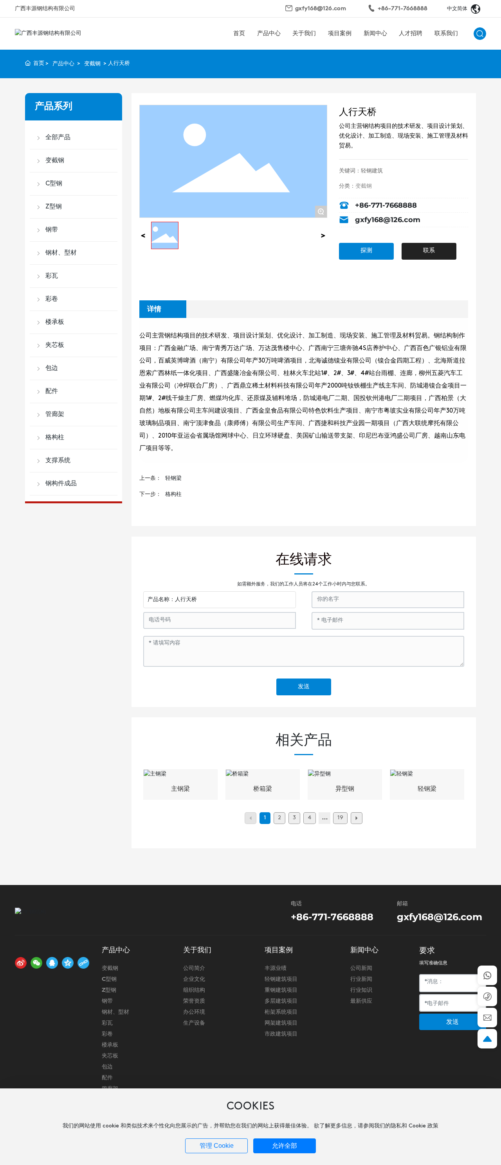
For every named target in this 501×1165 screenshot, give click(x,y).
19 (340, 818)
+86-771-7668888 (402, 9)
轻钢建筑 (372, 171)
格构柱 (173, 494)
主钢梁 (180, 789)
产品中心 (63, 64)
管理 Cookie (217, 1145)
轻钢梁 (173, 478)
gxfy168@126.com (320, 9)
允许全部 (284, 1145)
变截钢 (92, 64)
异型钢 (344, 789)
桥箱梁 (262, 789)
